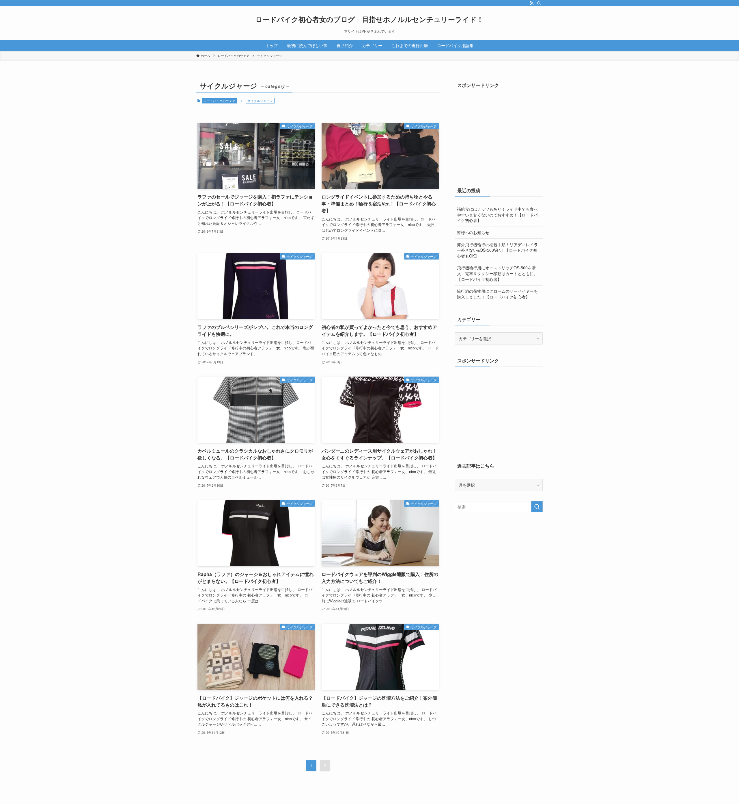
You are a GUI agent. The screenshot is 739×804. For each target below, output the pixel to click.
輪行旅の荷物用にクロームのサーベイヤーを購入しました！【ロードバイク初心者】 (497, 294)
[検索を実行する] (537, 506)
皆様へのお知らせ (473, 232)
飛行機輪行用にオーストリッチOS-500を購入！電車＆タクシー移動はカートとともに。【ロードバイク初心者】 (497, 273)
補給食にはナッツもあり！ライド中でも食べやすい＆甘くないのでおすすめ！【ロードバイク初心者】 (497, 214)
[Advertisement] (498, 134)
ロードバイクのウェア (219, 100)
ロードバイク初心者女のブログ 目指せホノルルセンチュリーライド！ (369, 19)
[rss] (531, 3)
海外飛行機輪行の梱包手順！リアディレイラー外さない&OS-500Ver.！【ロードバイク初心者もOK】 (497, 250)
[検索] (539, 3)
